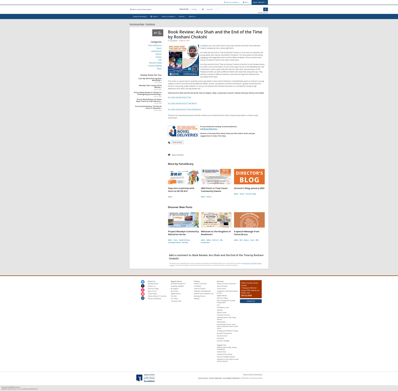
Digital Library (176, 293)
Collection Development (202, 291)
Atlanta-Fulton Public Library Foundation (227, 348)
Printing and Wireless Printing (227, 331)
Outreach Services (223, 315)
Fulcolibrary (150, 24)
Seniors (209, 197)
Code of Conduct (200, 288)
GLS (218, 305)
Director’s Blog (153, 288)
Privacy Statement (154, 298)
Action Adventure (155, 45)
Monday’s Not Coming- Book (150, 86)
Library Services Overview (226, 284)
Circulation (197, 286)
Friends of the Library (224, 354)
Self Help (185, 242)
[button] (231, 2)
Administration (153, 284)
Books (159, 48)
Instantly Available (177, 286)
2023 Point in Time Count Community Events (214, 189)
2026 (256, 240)
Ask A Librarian (222, 286)
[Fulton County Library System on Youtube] (142, 294)
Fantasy (159, 57)
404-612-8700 (246, 295)
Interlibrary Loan (223, 307)
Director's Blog (251, 194)
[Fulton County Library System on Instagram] (142, 290)
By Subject (174, 288)
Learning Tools (176, 301)
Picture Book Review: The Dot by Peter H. (148, 107)
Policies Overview (200, 284)
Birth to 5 (215, 240)
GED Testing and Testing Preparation (226, 301)
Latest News (152, 293)
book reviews (177, 142)
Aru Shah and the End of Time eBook (182, 103)
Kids (160, 60)
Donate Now (221, 352)
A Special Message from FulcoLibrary (246, 233)
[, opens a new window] (146, 382)
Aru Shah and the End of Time (179, 97)
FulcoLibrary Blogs (137, 24)
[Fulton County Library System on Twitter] (142, 286)
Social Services (222, 336)
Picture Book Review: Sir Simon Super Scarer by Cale (149, 100)
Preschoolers (205, 242)
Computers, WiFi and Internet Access (227, 292)
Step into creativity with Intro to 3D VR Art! (181, 189)
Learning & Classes (174, 242)
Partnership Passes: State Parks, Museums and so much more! (227, 326)
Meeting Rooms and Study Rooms (226, 318)
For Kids (174, 296)
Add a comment (178, 155)
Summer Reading (155, 66)
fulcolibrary (174, 40)
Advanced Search (263, 13)
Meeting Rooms (199, 296)
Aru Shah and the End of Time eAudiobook (184, 109)
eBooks (159, 54)
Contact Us (152, 286)
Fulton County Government (252, 374)
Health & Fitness (184, 240)
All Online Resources (178, 284)
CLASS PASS (221, 288)
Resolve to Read (155, 63)
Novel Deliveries (210, 129)
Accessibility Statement (231, 378)
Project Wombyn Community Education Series (183, 233)
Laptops (220, 310)
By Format (174, 291)
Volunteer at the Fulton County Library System (228, 360)
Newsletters (221, 322)
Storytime (220, 338)
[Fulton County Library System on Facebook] (142, 282)
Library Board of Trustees (157, 296)
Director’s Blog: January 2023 (249, 188)
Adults (170, 197)
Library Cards (221, 312)
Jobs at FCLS (152, 291)
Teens (159, 68)
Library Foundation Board (226, 357)
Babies (209, 240)
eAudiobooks (156, 51)
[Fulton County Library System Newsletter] (142, 298)
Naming (196, 298)
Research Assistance (224, 333)
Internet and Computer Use (204, 293)
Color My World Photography (150, 79)
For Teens (174, 298)
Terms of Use (203, 378)
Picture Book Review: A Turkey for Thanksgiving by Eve (148, 93)
